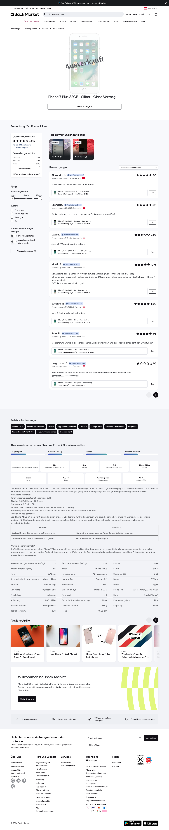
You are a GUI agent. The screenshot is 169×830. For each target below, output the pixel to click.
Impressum (91, 797)
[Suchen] (45, 14)
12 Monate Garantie (94, 777)
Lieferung (40, 783)
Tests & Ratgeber (43, 797)
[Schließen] (166, 3)
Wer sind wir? (16, 762)
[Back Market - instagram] (13, 780)
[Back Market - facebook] (24, 780)
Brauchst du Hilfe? (135, 14)
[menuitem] (49, 21)
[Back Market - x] (13, 786)
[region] (104, 150)
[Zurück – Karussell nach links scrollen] (149, 620)
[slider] (13, 198)
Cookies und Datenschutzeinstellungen (97, 785)
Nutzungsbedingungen (96, 766)
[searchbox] (85, 14)
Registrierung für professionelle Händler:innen (43, 765)
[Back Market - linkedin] (18, 780)
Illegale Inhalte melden (95, 800)
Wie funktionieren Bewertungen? (27, 174)
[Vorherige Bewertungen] (149, 395)
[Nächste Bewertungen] (155, 395)
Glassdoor (116, 762)
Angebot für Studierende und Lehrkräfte (18, 773)
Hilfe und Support (43, 793)
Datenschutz (91, 780)
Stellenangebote (17, 766)
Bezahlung (40, 779)
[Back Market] (25, 14)
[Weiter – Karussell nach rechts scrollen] (155, 620)
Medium (115, 766)
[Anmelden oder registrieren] (149, 14)
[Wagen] (155, 14)
